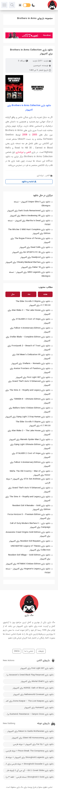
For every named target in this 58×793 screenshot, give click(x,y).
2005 (34, 134)
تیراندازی (20, 152)
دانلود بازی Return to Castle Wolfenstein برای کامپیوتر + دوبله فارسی (28, 731)
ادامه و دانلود (28, 181)
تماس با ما (28, 651)
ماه (29, 294)
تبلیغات (41, 651)
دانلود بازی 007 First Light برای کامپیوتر (33, 377)
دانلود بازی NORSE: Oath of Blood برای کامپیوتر (33, 688)
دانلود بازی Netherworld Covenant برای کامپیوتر (33, 694)
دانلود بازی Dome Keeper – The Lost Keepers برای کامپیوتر (28, 701)
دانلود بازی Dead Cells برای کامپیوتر (35, 247)
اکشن (28, 152)
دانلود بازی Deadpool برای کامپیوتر (35, 257)
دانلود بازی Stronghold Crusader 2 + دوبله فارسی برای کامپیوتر (28, 764)
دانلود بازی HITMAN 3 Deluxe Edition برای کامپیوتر (28, 563)
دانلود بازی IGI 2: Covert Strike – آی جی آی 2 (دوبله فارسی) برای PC (28, 770)
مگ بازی (20, 787)
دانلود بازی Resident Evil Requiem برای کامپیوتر (29, 541)
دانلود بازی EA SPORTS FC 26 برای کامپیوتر (31, 252)
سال (13, 294)
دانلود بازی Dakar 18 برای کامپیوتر (35, 267)
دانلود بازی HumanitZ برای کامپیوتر (39, 707)
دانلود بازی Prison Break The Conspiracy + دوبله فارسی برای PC (28, 751)
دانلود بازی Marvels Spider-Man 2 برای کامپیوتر (29, 439)
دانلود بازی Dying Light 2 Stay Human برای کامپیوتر (27, 416)
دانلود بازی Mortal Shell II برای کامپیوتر (37, 681)
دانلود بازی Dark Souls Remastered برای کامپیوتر (28, 210)
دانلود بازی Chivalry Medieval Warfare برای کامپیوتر (28, 262)
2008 (24, 134)
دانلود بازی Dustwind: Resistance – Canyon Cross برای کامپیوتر (28, 714)
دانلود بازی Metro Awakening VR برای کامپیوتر (30, 215)
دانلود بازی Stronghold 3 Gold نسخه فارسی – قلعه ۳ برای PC (28, 777)
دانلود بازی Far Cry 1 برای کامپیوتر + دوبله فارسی (33, 744)
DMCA (16, 651)
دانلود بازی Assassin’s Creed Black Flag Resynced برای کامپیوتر (28, 674)
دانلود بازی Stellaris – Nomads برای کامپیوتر (31, 363)
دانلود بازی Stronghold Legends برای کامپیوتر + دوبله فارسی (28, 757)
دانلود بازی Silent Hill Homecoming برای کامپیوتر (33, 737)
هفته (45, 294)
